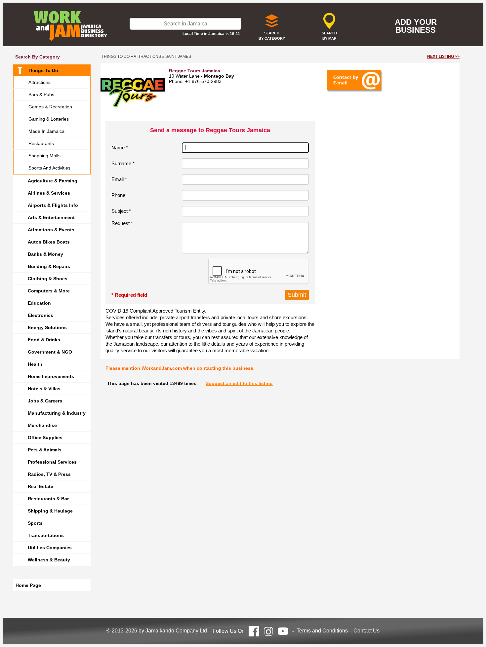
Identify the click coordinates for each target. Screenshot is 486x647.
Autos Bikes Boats (49, 242)
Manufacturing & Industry (57, 413)
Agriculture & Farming (52, 180)
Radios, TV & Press (49, 474)
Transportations (46, 535)
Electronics (40, 315)
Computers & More (49, 290)
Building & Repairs (49, 266)
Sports (35, 523)
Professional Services (52, 462)
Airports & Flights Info (53, 205)
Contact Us (366, 630)
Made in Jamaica (46, 131)
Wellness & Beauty (49, 559)
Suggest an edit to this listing (239, 383)
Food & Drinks (44, 339)
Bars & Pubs (41, 94)
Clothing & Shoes (47, 278)
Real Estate (40, 486)
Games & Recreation (50, 106)
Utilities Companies (50, 547)
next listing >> (443, 56)
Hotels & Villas (44, 388)
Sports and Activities (49, 168)
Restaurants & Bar (48, 498)
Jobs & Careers (45, 400)
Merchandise (42, 425)
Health (35, 364)
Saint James (178, 56)
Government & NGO (50, 352)
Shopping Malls (44, 155)
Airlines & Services (49, 193)
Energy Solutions (47, 327)
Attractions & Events (51, 229)
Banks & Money (45, 254)
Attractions (39, 82)
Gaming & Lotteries (48, 119)
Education (39, 303)
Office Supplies (45, 437)
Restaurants (41, 143)
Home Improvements (51, 376)
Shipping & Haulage (50, 511)
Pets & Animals (44, 449)
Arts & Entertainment (51, 217)
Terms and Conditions (322, 630)
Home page (28, 585)
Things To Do (43, 70)
